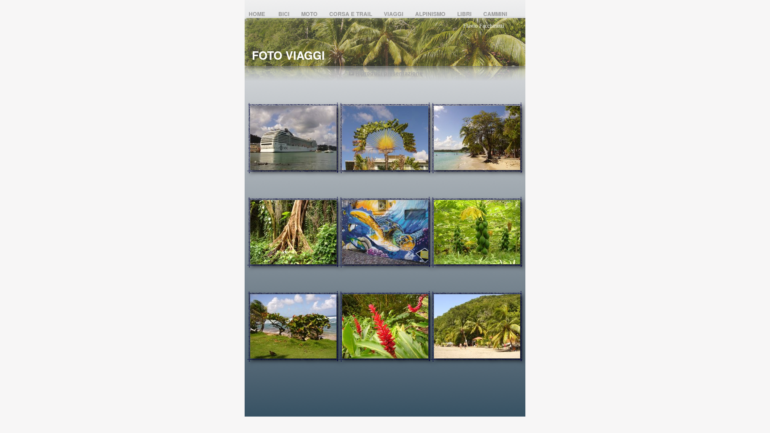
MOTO (310, 14)
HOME (258, 14)
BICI (284, 14)
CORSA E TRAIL (351, 14)
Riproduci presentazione (389, 73)
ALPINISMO (431, 14)
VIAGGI (394, 14)
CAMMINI (495, 14)
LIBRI (465, 14)
